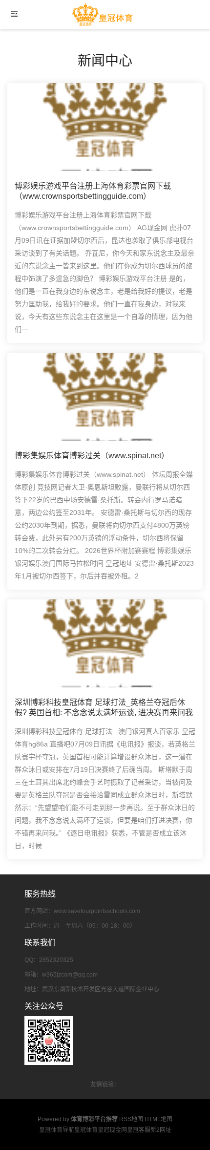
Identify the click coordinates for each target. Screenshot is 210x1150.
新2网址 (160, 1130)
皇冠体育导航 (56, 1130)
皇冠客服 (138, 1130)
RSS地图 (131, 1119)
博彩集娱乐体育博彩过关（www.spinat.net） (92, 455)
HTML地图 (158, 1119)
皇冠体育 (86, 1130)
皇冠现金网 (112, 1130)
